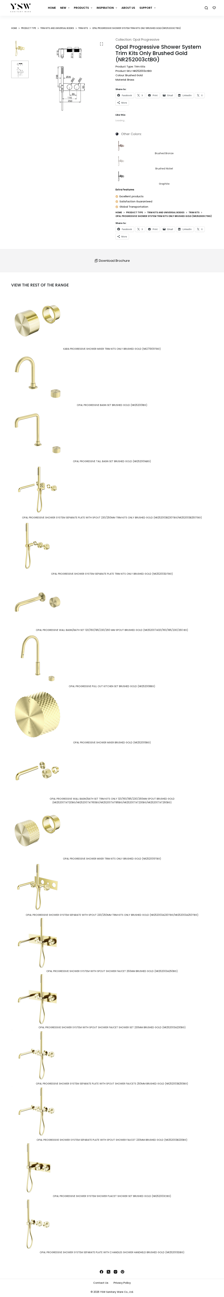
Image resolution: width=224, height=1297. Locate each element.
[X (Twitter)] (108, 1272)
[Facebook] (101, 1272)
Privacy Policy (122, 1283)
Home (52, 8)
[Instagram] (115, 1272)
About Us (128, 8)
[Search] (206, 7)
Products (81, 8)
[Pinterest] (122, 1272)
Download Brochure (114, 260)
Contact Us (100, 1283)
